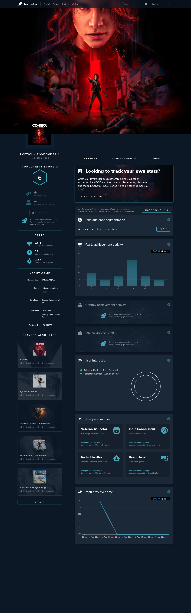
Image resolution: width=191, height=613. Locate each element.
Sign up (155, 4)
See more (40, 502)
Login (169, 4)
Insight (65, 4)
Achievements (124, 158)
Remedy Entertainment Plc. (51, 301)
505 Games (46, 310)
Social (47, 4)
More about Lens (156, 210)
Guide (75, 4)
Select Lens (85, 229)
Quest (56, 4)
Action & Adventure (50, 288)
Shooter (45, 292)
